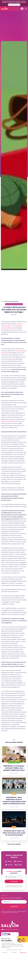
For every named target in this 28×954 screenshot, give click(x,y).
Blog (2, 301)
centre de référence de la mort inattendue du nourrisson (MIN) (11, 326)
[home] (4, 9)
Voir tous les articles (14, 844)
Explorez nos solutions (14, 4)
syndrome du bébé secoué (9, 421)
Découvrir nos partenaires (11, 301)
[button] (26, 8)
